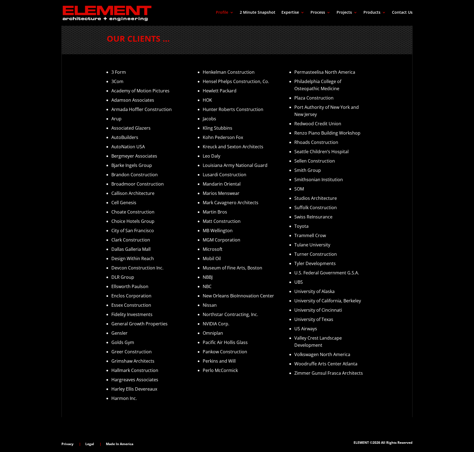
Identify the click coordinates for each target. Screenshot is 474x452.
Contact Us (402, 12)
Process (318, 12)
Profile (222, 12)
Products (371, 12)
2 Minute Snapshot (257, 12)
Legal (89, 444)
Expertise (290, 12)
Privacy (67, 444)
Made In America (119, 444)
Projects (344, 12)
